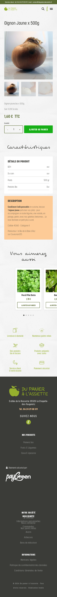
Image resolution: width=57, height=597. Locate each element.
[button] (43, 8)
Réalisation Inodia (36, 588)
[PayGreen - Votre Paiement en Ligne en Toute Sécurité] (18, 476)
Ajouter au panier (28, 305)
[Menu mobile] (51, 8)
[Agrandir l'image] (28, 55)
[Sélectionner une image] (11, 89)
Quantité (6, 123)
